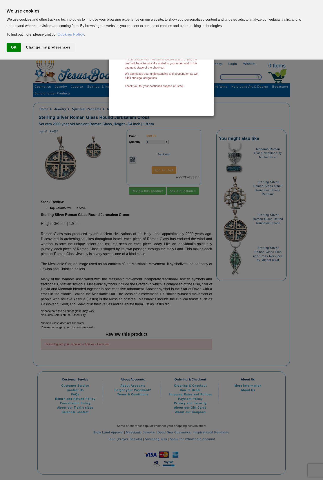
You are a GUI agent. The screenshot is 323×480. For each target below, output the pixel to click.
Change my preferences (48, 47)
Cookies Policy (71, 34)
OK (14, 47)
